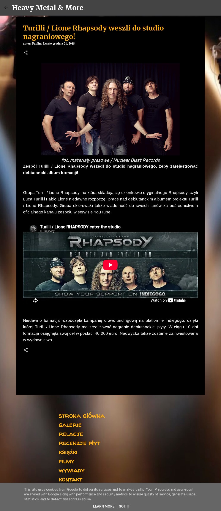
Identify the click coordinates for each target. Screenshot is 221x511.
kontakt (70, 478)
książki (68, 451)
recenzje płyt (79, 442)
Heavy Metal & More (47, 7)
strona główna (82, 415)
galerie (70, 424)
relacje (71, 433)
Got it (124, 506)
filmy (66, 460)
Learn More (103, 506)
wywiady (72, 469)
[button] (25, 53)
